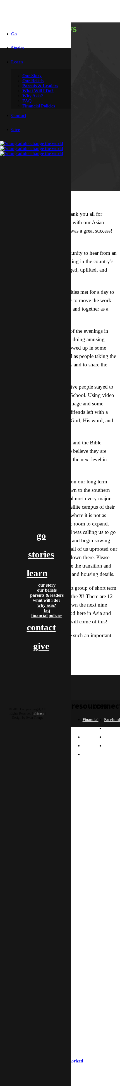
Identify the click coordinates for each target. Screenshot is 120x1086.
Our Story (32, 75)
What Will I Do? (38, 90)
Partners (90, 745)
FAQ (27, 100)
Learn (17, 61)
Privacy (38, 713)
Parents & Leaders (40, 85)
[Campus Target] (35, 148)
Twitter (110, 728)
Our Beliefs (33, 80)
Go (14, 33)
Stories (17, 47)
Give (15, 129)
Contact (18, 115)
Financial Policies (38, 106)
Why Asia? (32, 95)
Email (109, 745)
